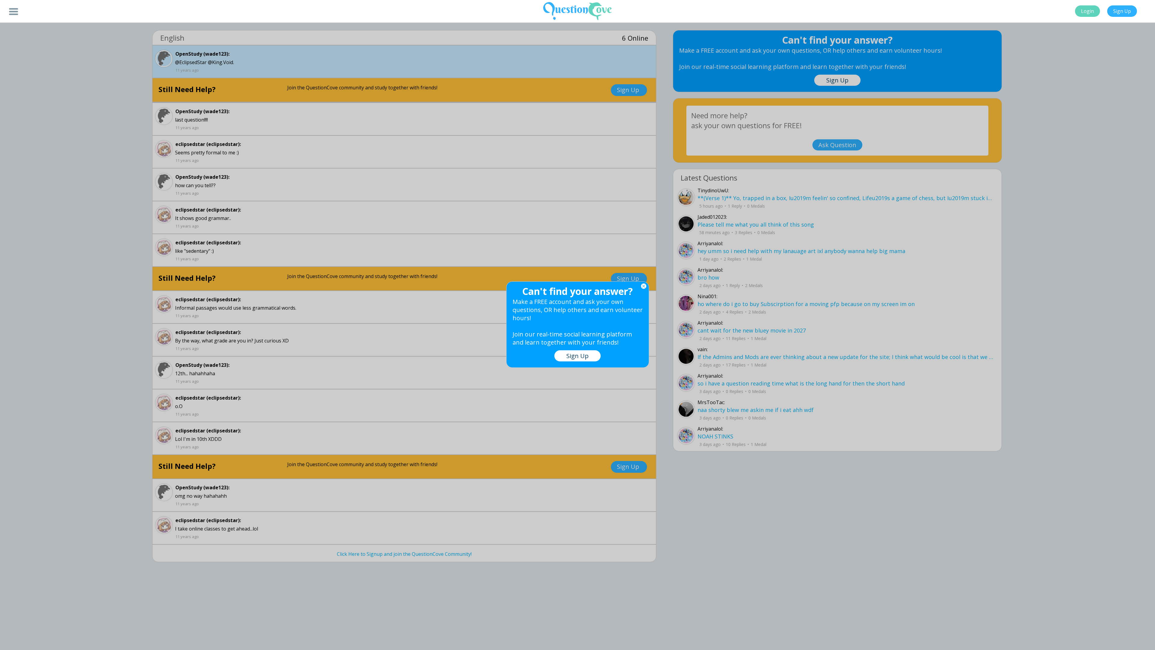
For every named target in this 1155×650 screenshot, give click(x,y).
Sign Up (1122, 11)
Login (1087, 11)
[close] (644, 286)
